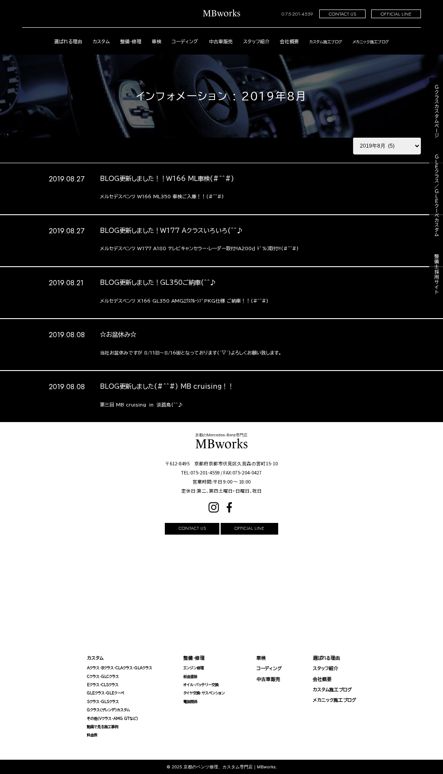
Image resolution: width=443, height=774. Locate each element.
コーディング (185, 41)
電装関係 (190, 701)
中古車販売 (221, 41)
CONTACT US (342, 13)
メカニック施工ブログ (334, 700)
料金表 (92, 735)
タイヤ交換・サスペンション (204, 693)
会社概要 (289, 41)
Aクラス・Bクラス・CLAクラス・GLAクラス (119, 668)
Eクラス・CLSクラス (103, 685)
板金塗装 (190, 676)
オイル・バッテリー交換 (200, 685)
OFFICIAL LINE (396, 13)
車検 (156, 41)
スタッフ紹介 (256, 41)
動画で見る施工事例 (102, 727)
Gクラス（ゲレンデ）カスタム (108, 710)
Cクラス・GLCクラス (103, 676)
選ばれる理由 (68, 41)
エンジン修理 (193, 668)
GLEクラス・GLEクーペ (105, 693)
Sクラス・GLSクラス (103, 701)
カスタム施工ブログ (332, 689)
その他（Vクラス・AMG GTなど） (112, 718)
